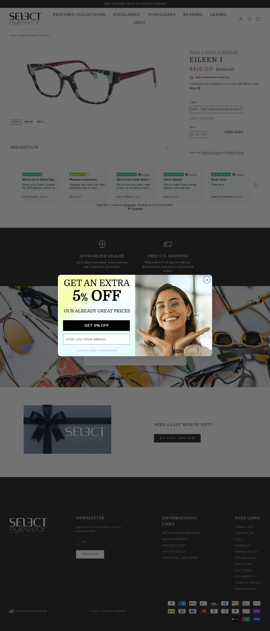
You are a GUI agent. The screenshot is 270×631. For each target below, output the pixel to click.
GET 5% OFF (96, 325)
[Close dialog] (207, 279)
